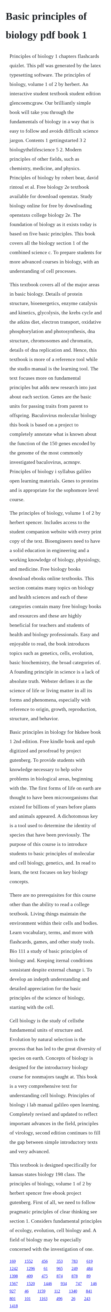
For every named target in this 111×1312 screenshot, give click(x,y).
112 (57, 1291)
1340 (73, 1291)
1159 (41, 1291)
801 (13, 1298)
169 (13, 1261)
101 (28, 1298)
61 (46, 1268)
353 (60, 1261)
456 (45, 1261)
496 (59, 1298)
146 (94, 1283)
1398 (14, 1276)
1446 (48, 1283)
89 (88, 1276)
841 (89, 1291)
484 (89, 1268)
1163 (43, 1298)
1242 (14, 1268)
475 (45, 1276)
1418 (14, 1306)
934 (64, 1283)
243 (87, 1298)
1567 (14, 1283)
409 (30, 1276)
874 (60, 1276)
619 (89, 1261)
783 (75, 1261)
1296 (31, 1268)
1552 (29, 1261)
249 (75, 1268)
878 (75, 1276)
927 (13, 1291)
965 (60, 1268)
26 (73, 1298)
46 (27, 1291)
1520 (31, 1283)
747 (79, 1283)
